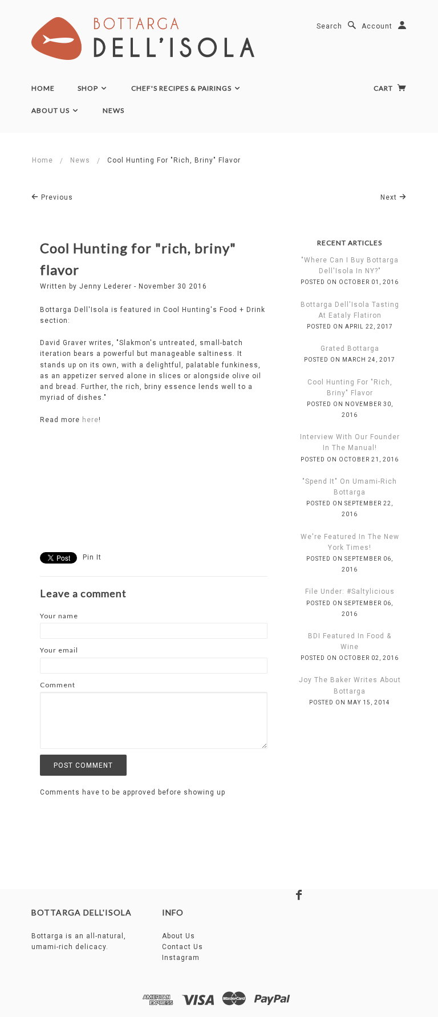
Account (377, 26)
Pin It (92, 557)
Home (43, 88)
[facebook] (299, 895)
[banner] (142, 38)
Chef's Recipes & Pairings (182, 88)
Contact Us (182, 947)
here (90, 420)
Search (329, 26)
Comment (57, 684)
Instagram (181, 958)
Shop (89, 88)
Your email (59, 650)
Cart (384, 88)
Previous (56, 197)
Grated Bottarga (350, 348)
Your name (59, 615)
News (113, 110)
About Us (51, 110)
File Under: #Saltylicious (350, 591)
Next (389, 197)
